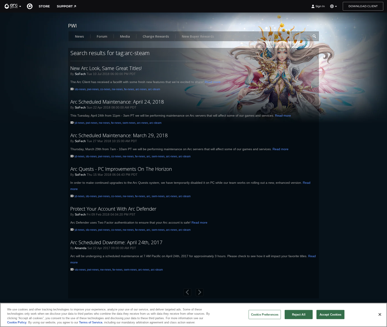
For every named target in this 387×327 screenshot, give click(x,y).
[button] (13, 6)
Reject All (298, 314)
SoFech (80, 74)
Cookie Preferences (264, 314)
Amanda (80, 248)
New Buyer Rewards (198, 36)
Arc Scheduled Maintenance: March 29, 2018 (119, 135)
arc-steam (154, 89)
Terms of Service (90, 322)
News (79, 36)
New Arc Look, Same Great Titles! (106, 68)
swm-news (129, 122)
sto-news (80, 89)
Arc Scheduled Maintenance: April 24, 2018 (117, 101)
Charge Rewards (156, 36)
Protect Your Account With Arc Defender (113, 208)
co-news (105, 89)
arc (148, 156)
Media (125, 36)
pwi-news (93, 89)
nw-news (117, 89)
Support (65, 6)
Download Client (363, 6)
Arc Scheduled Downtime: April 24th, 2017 (116, 242)
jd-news (79, 122)
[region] (193, 315)
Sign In (320, 6)
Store (44, 6)
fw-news (129, 89)
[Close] (380, 314)
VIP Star (233, 36)
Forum (102, 36)
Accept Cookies (331, 314)
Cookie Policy (16, 322)
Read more (213, 82)
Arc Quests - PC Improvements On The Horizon (121, 168)
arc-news (141, 89)
